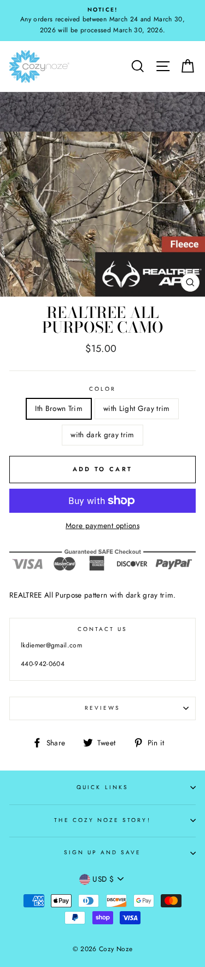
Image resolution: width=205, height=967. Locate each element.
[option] (102, 20)
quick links (102, 787)
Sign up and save (103, 852)
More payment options (102, 525)
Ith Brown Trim (59, 408)
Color (102, 389)
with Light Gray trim (136, 408)
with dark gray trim (102, 434)
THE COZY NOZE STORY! (102, 820)
